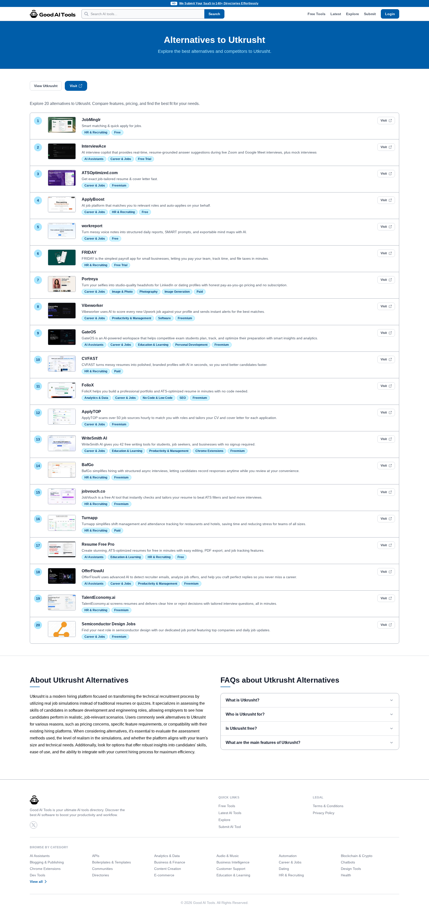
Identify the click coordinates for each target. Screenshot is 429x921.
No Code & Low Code (158, 398)
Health (346, 875)
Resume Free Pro (98, 544)
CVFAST (90, 358)
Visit (73, 86)
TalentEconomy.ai (98, 597)
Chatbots (348, 862)
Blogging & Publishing (47, 862)
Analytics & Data (96, 398)
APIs (95, 856)
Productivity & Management (131, 318)
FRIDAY (89, 252)
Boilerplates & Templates (111, 862)
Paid (200, 291)
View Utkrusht (46, 86)
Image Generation (177, 291)
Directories (100, 875)
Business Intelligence (233, 862)
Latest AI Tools (229, 813)
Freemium (119, 185)
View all (36, 882)
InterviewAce (94, 146)
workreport (92, 226)
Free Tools (316, 14)
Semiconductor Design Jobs (109, 624)
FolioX (88, 385)
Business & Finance (169, 862)
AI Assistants (94, 159)
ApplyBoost (93, 199)
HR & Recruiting (95, 132)
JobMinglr (91, 120)
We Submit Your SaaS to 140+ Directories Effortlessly (219, 3)
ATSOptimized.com (100, 173)
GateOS (89, 332)
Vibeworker (92, 305)
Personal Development (191, 345)
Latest (335, 14)
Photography (149, 291)
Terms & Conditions (328, 806)
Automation (288, 856)
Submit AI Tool (229, 827)
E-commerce (164, 875)
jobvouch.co (93, 491)
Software (164, 318)
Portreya (90, 279)
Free (117, 132)
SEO (182, 398)
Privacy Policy (323, 813)
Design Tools (351, 869)
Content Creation (167, 869)
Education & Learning (153, 345)
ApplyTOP (91, 412)
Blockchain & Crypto (356, 856)
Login (390, 14)
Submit (370, 14)
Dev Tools (37, 875)
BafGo (88, 465)
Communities (102, 869)
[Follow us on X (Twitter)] (33, 825)
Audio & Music (227, 856)
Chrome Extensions (209, 451)
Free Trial (144, 159)
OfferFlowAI (93, 571)
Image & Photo (122, 291)
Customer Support (230, 869)
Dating (284, 869)
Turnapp (90, 518)
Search (214, 14)
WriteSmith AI (94, 438)
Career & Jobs (120, 159)
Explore (352, 14)
